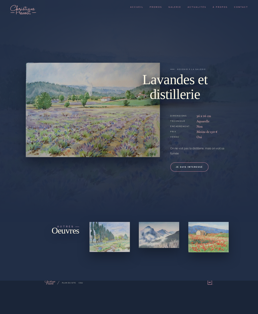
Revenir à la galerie (191, 69)
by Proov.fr (210, 282)
